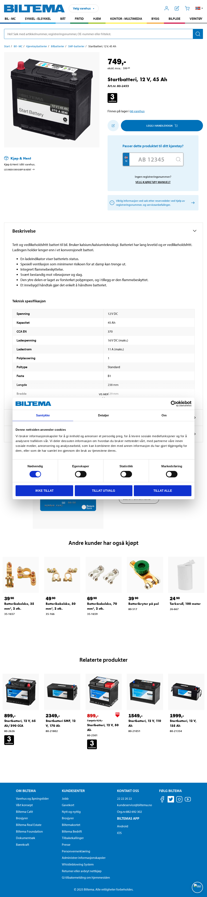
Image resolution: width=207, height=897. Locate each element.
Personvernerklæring (76, 851)
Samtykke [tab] (43, 415)
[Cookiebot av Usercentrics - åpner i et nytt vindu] (173, 404)
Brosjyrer (22, 818)
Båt (62, 19)
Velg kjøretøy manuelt (153, 182)
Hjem (97, 19)
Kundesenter (73, 790)
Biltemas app (128, 818)
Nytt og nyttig (71, 812)
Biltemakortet (71, 825)
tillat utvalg (103, 490)
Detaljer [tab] (103, 415)
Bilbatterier (57, 46)
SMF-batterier (76, 46)
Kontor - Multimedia (126, 19)
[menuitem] (10, 19)
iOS (119, 833)
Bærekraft (22, 844)
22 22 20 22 (124, 798)
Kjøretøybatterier (36, 46)
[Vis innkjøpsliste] (177, 8)
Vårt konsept (24, 805)
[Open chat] (197, 887)
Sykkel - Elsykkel (38, 19)
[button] (199, 8)
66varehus (137, 111)
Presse (66, 844)
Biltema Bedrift (72, 831)
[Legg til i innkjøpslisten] (113, 125)
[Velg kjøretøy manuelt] (192, 203)
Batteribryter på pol (143, 604)
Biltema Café (24, 812)
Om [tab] (164, 415)
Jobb (65, 798)
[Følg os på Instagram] (179, 800)
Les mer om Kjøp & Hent (17, 169)
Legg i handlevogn (159, 125)
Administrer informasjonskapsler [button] (84, 858)
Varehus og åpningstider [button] (32, 798)
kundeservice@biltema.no (134, 805)
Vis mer (103, 394)
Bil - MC (10, 19)
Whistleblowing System (78, 864)
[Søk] (198, 34)
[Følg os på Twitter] (171, 800)
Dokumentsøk (25, 838)
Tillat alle (162, 490)
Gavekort (68, 805)
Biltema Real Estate (28, 825)
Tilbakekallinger (73, 838)
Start (7, 46)
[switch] (81, 474)
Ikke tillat (44, 490)
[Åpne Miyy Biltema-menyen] (167, 8)
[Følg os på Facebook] (162, 800)
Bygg (155, 19)
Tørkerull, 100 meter (185, 604)
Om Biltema (26, 790)
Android (122, 826)
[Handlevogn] (187, 8)
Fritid (79, 19)
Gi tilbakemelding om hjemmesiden (86, 877)
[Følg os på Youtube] (188, 801)
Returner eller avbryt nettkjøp (81, 871)
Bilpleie (174, 19)
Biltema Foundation (29, 831)
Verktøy (196, 19)
